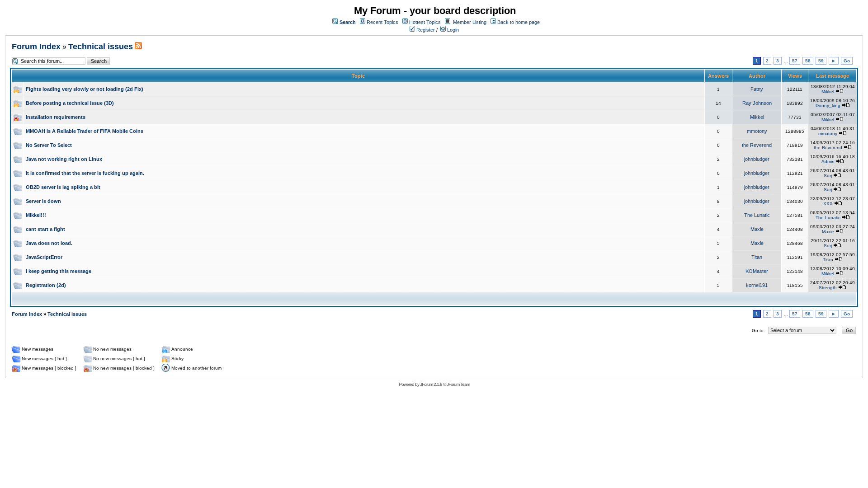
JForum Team (458, 384)
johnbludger (756, 159)
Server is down (43, 201)
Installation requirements (55, 117)
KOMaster (756, 271)
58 (808, 60)
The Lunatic (757, 215)
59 (821, 60)
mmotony (757, 131)
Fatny (756, 89)
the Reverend (757, 145)
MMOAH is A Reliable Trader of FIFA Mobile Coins (84, 131)
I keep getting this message (58, 271)
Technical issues (100, 46)
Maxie (757, 229)
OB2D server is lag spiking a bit (63, 187)
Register (425, 30)
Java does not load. (49, 243)
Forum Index (36, 46)
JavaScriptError (44, 257)
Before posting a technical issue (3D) (70, 103)
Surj (828, 175)
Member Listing (469, 22)
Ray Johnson (757, 103)
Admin (828, 161)
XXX (828, 203)
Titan (756, 257)
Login (452, 30)
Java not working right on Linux (64, 159)
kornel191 (757, 285)
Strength (828, 287)
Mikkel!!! (36, 215)
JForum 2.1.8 (431, 384)
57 (794, 60)
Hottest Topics (425, 22)
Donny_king (828, 105)
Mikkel (827, 91)
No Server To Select (49, 145)
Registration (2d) (46, 285)
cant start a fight (45, 229)
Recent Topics (382, 22)
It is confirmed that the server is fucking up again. (85, 173)
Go (847, 60)
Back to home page (518, 22)
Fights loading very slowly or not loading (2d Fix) (84, 89)
